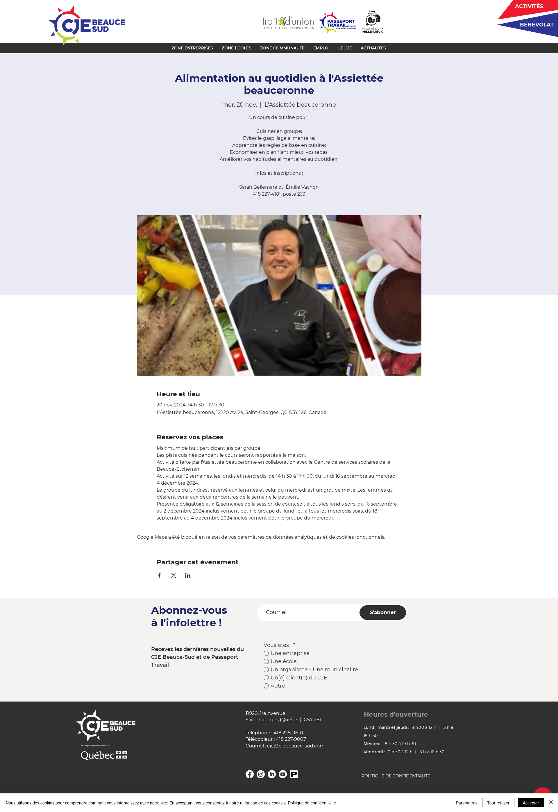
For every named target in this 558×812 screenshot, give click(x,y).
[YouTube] (283, 774)
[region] (525, 24)
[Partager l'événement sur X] (173, 575)
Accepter (531, 803)
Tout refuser (498, 803)
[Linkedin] (272, 774)
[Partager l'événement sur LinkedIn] (188, 575)
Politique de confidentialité (312, 803)
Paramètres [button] (466, 803)
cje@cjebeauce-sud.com (296, 746)
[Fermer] (551, 802)
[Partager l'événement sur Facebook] (159, 575)
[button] (192, 48)
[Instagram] (261, 774)
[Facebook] (250, 774)
